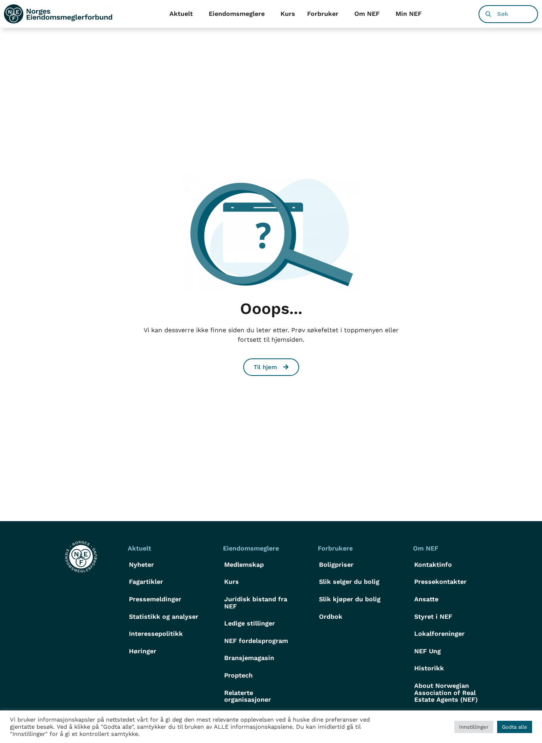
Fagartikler (146, 581)
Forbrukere (335, 548)
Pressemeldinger (155, 599)
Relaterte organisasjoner (247, 696)
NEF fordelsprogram (256, 641)
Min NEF (409, 13)
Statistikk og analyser (163, 616)
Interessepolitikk (156, 633)
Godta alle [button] (514, 727)
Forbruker (322, 13)
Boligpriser (336, 564)
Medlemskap (244, 564)
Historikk (429, 668)
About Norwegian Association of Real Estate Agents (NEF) (446, 692)
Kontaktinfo (433, 564)
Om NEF (367, 13)
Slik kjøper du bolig (350, 599)
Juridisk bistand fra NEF (255, 602)
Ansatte (426, 599)
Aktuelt (181, 13)
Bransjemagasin (249, 658)
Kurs (288, 13)
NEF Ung (427, 651)
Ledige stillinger (249, 623)
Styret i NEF (433, 616)
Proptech (238, 675)
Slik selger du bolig (349, 581)
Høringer (142, 651)
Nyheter (141, 564)
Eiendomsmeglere (237, 13)
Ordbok (330, 616)
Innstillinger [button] (473, 727)
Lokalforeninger (439, 633)
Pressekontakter (440, 581)
